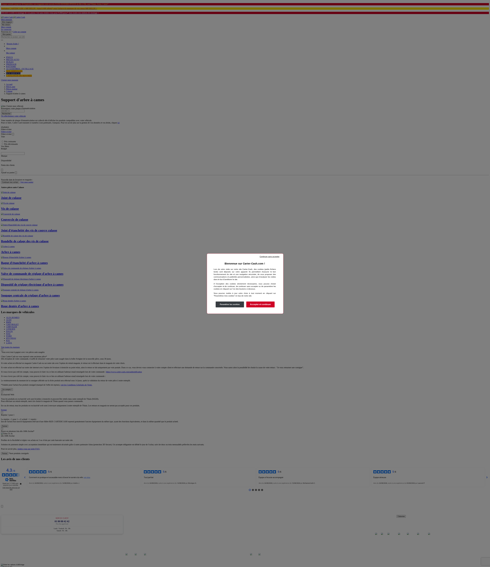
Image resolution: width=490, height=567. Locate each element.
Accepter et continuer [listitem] (260, 304)
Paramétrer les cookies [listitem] (230, 304)
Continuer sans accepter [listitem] (269, 257)
